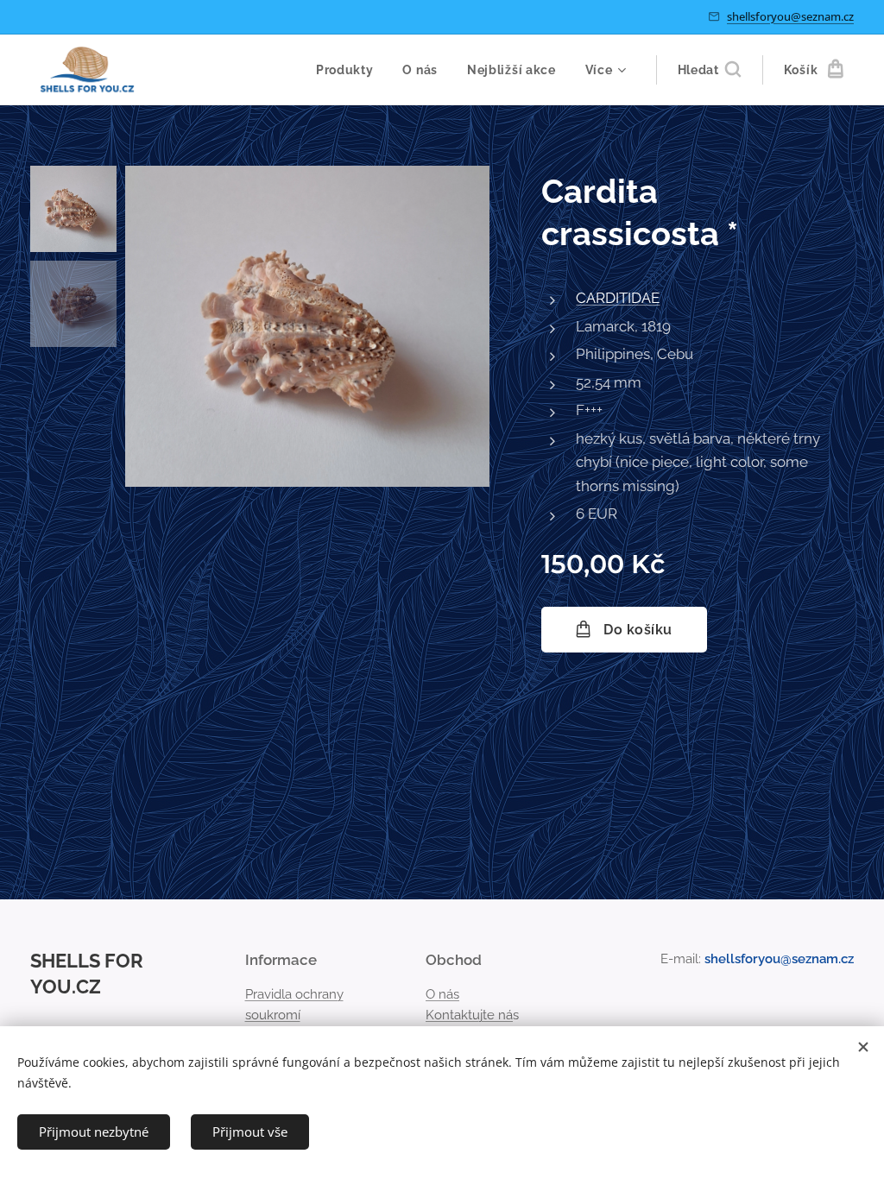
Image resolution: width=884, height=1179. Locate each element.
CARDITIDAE (618, 297)
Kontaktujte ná (469, 1015)
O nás (442, 994)
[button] (709, 69)
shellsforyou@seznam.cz (790, 16)
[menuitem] (344, 69)
